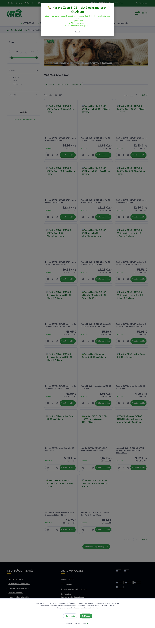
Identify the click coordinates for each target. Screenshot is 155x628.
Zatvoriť (77, 32)
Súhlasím (86, 616)
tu (87, 623)
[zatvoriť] (109, 7)
